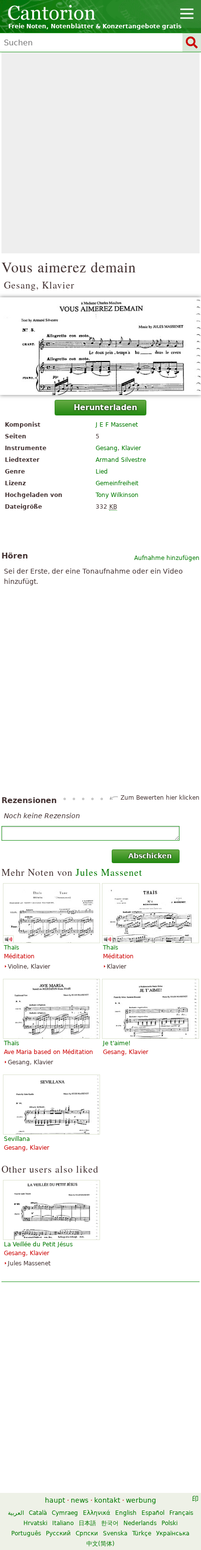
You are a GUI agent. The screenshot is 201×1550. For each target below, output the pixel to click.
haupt (55, 1500)
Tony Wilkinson (117, 495)
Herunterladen (105, 407)
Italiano (63, 1523)
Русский (58, 1533)
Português (26, 1533)
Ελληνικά (96, 1512)
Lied (102, 471)
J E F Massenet (117, 424)
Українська (172, 1533)
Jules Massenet (109, 872)
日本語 (87, 1523)
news (79, 1500)
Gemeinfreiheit (117, 483)
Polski (169, 1523)
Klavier (131, 448)
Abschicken (150, 856)
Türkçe (141, 1533)
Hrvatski (35, 1523)
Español (152, 1512)
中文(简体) (100, 1543)
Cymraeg (65, 1512)
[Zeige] (100, 346)
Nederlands (140, 1523)
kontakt (107, 1500)
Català (38, 1512)
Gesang (107, 448)
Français (181, 1512)
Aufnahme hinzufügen (167, 558)
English (126, 1512)
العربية (16, 1512)
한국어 (110, 1523)
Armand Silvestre (121, 459)
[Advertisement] (100, 152)
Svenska (115, 1533)
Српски (87, 1533)
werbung (141, 1500)
